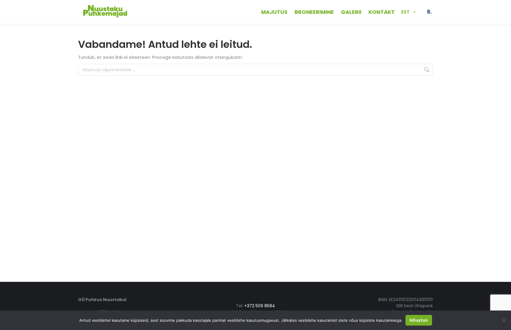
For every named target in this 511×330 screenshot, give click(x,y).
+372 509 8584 (150, 12)
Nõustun (419, 320)
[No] (504, 320)
